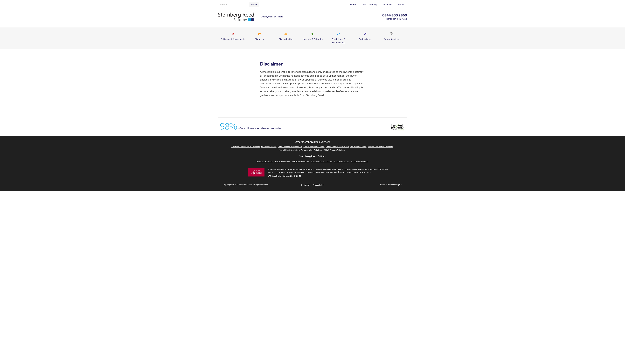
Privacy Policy (318, 185)
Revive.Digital (396, 184)
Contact (401, 4)
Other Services (391, 39)
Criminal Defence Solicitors (337, 146)
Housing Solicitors (358, 146)
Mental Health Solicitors (289, 150)
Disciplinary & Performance (338, 41)
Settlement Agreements (233, 39)
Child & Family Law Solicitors (290, 146)
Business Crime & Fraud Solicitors (245, 146)
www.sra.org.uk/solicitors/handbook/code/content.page (313, 172)
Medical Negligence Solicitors (380, 146)
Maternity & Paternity (312, 39)
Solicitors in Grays (282, 161)
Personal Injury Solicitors (311, 150)
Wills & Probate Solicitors (334, 150)
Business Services (269, 146)
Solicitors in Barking (264, 161)
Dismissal (259, 39)
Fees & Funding (369, 4)
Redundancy (365, 39)
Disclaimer (305, 185)
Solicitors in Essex (341, 161)
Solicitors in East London (322, 161)
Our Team (387, 4)
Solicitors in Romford (301, 161)
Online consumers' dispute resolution (355, 172)
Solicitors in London (359, 161)
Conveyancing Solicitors (314, 146)
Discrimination (286, 39)
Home (353, 4)
